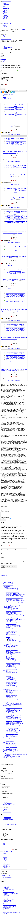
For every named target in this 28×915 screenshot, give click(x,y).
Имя (1, 509)
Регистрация (6, 4)
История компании (7, 803)
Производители (6, 17)
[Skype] (12, 92)
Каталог (5, 11)
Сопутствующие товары (8, 94)
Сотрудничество (6, 825)
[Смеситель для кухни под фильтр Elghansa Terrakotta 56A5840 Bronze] (15, 271)
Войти (4, 3)
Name (2, 553)
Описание (5, 95)
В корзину (3, 35)
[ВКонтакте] (1, 92)
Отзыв (4, 97)
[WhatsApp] (10, 92)
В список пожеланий (15, 134)
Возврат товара (6, 810)
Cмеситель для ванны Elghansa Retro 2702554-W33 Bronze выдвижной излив (14, 152)
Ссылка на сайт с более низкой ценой (10, 550)
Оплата (4, 13)
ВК (4, 843)
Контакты (5, 18)
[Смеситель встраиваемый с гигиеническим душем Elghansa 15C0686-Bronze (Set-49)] (15, 353)
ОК (4, 844)
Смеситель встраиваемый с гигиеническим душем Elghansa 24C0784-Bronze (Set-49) (14, 310)
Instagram (5, 841)
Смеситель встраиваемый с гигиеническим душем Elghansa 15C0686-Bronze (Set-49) (14, 370)
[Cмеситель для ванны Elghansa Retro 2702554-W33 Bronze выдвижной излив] (15, 139)
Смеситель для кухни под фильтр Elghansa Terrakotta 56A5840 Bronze (14, 280)
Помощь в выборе (7, 818)
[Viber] (8, 92)
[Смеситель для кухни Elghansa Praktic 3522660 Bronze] (15, 247)
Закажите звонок (22, 29)
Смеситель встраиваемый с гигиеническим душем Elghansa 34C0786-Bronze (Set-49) (14, 338)
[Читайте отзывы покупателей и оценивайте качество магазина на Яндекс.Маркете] (15, 850)
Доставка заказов (7, 817)
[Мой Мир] (5, 92)
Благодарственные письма (9, 804)
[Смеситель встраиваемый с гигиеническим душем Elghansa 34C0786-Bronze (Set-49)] (15, 325)
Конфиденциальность (8, 819)
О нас (4, 799)
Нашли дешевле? (7, 98)
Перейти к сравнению (6, 39)
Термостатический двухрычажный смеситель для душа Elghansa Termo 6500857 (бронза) (14, 232)
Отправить (3, 519)
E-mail (2, 510)
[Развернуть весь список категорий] (2, 580)
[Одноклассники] (3, 92)
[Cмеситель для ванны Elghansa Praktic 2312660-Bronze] (15, 106)
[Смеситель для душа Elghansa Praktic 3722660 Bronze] (15, 189)
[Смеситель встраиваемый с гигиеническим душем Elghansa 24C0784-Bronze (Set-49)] (15, 294)
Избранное (3, 42)
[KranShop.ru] (6, 1)
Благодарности (6, 19)
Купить (9, 134)
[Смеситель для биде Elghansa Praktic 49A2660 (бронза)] (15, 166)
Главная (5, 10)
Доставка (5, 15)
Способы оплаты (7, 812)
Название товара (5, 546)
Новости (5, 802)
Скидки (5, 12)
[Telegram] (14, 92)
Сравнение (3, 36)
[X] (7, 92)
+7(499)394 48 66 (5, 875)
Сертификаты (6, 16)
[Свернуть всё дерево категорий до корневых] (1, 580)
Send (3, 566)
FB (3, 845)
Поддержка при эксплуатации (10, 824)
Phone (2, 557)
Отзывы (5, 20)
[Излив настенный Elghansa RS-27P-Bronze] (11, 65)
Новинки (5, 26)
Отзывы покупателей (8, 801)
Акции (4, 25)
